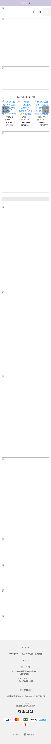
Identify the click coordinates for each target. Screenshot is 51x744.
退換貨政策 (29, 696)
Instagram (13, 653)
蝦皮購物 (38, 653)
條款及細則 (40, 696)
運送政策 (19, 696)
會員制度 (10, 696)
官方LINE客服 (27, 653)
